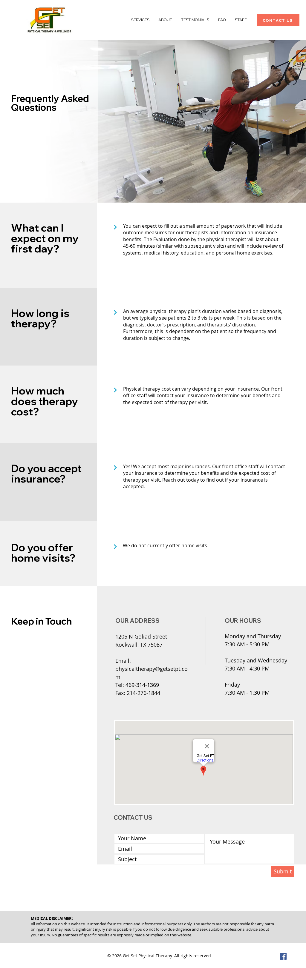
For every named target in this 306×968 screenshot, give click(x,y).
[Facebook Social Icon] (283, 956)
